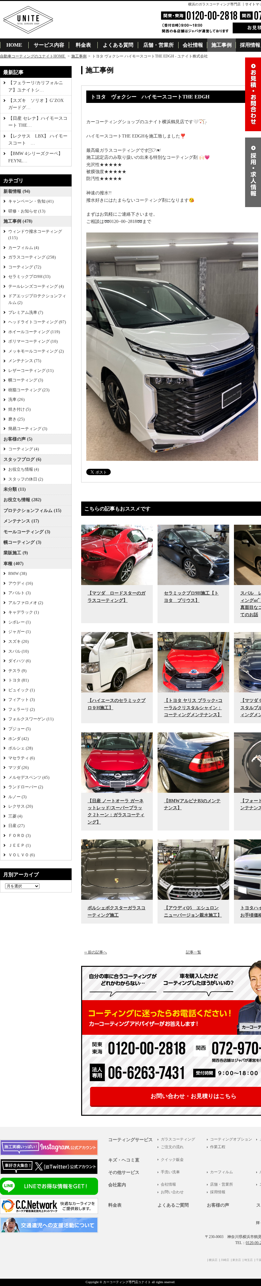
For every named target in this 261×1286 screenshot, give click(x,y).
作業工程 (217, 1147)
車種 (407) (14, 563)
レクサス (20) (20, 806)
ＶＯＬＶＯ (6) (21, 855)
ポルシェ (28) (20, 748)
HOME (14, 45)
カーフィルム (221, 1172)
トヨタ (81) (18, 680)
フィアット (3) (21, 699)
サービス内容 (49, 45)
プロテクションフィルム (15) (32, 510)
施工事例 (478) (18, 221)
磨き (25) (16, 419)
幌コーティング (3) (25, 380)
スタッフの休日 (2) (25, 479)
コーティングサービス (130, 1139)
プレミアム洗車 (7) (25, 312)
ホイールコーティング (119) (34, 332)
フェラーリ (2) (21, 709)
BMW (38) (17, 573)
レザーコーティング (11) (30, 370)
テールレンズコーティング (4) (36, 286)
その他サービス (123, 1172)
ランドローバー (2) (25, 787)
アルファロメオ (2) (25, 603)
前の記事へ (95, 952)
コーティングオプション (231, 1139)
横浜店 (213, 1260)
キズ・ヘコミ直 (123, 1160)
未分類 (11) (15, 489)
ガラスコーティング (178, 1139)
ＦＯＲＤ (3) (19, 835)
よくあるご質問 (173, 1205)
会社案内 (117, 1184)
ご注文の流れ (172, 1147)
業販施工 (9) (16, 552)
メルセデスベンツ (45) (28, 777)
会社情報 (193, 45)
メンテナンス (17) (21, 521)
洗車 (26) (16, 399)
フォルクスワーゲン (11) (30, 719)
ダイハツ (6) (19, 661)
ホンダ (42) (18, 739)
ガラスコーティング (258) (32, 257)
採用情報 (217, 1192)
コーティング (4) (23, 449)
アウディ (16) (20, 583)
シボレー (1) (19, 622)
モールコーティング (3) (27, 531)
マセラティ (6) (21, 758)
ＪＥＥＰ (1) (19, 845)
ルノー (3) (17, 797)
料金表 (83, 45)
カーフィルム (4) (23, 248)
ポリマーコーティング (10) (33, 341)
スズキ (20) (18, 641)
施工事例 (221, 45)
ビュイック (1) (21, 690)
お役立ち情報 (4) (23, 469)
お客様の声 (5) (18, 439)
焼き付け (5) (19, 409)
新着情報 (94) (17, 191)
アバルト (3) (19, 593)
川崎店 (225, 1260)
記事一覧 (193, 952)
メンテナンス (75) (24, 361)
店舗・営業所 (158, 45)
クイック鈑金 (172, 1159)
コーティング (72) (24, 267)
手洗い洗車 (170, 1172)
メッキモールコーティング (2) (36, 351)
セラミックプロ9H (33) (29, 276)
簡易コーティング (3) (27, 429)
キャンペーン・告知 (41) (30, 201)
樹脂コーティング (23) (28, 390)
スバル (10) (18, 651)
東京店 (236, 1260)
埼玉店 (248, 1260)
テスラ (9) (17, 671)
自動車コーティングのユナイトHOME (33, 56)
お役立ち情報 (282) (22, 499)
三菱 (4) (15, 816)
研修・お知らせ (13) (26, 211)
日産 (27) (16, 826)
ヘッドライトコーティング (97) (37, 322)
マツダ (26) (18, 767)
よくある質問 (118, 45)
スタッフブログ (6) (22, 459)
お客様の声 (218, 1205)
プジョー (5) (19, 729)
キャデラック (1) (23, 612)
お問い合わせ (172, 1192)
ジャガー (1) (19, 632)
